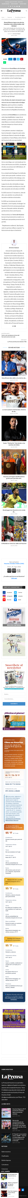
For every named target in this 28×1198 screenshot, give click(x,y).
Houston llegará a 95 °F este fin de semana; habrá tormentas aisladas (19, 1111)
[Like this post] (11, 59)
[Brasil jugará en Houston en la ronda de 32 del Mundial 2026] (14, 495)
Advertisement (14, 3)
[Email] (19, 6)
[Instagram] (12, 6)
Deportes (10, 17)
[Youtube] (17, 6)
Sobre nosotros (6, 1151)
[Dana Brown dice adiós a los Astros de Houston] (14, 363)
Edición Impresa (5, 3)
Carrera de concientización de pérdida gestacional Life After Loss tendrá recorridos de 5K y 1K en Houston (19, 1124)
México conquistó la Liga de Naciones (13, 1184)
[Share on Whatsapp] (4, 62)
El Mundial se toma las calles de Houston (14, 543)
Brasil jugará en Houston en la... (12, 1175)
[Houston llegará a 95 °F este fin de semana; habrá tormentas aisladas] (6, 1113)
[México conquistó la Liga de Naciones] (4, 1185)
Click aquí (14, 578)
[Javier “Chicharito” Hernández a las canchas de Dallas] (14, 428)
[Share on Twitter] (18, 59)
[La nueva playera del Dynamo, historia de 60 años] (14, 395)
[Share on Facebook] (14, 59)
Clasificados (5, 1156)
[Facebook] (8, 6)
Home (3, 17)
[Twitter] (10, 6)
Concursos (5, 1169)
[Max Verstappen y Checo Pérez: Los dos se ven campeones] (4, 1194)
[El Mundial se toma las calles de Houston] (14, 528)
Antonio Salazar (16, 33)
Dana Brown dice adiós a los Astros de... (14, 378)
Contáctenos (23, 3)
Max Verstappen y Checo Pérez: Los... (13, 1193)
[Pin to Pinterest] (21, 59)
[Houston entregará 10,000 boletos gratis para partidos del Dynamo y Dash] (14, 461)
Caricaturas (5, 1164)
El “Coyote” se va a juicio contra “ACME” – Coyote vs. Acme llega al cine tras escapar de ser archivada (19, 1137)
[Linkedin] (14, 6)
